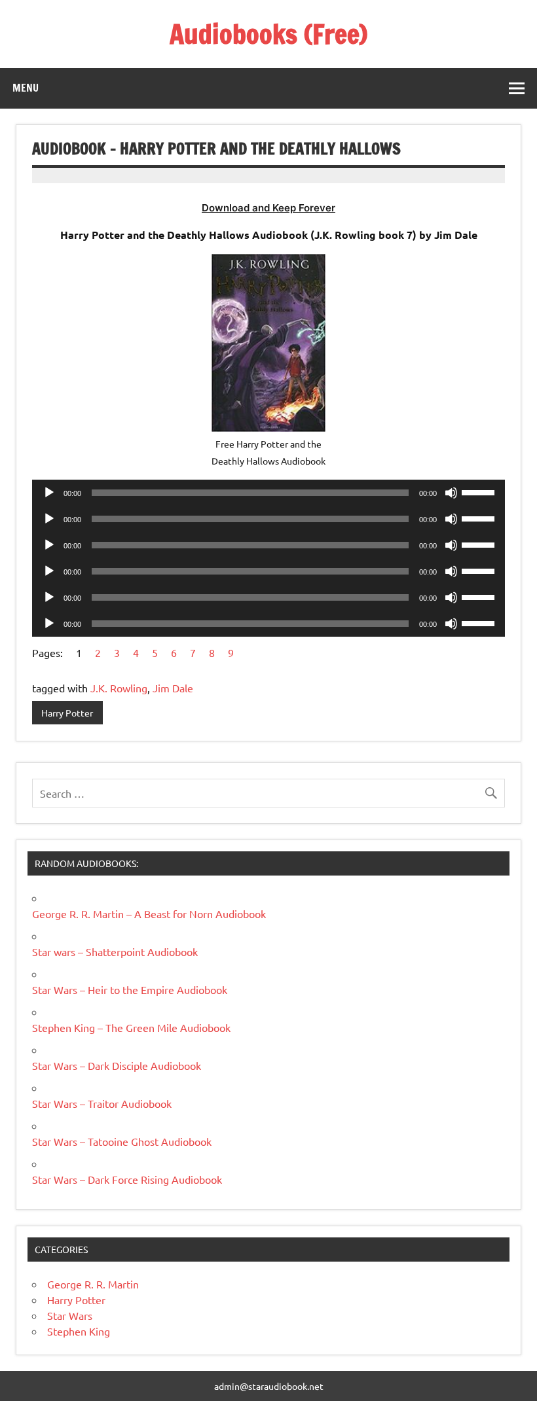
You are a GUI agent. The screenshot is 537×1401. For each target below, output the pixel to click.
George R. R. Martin (93, 1283)
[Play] (49, 492)
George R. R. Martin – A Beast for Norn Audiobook (149, 913)
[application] (268, 493)
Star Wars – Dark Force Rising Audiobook (127, 1179)
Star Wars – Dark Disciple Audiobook (116, 1065)
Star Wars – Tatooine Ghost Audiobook (122, 1141)
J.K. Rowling (118, 687)
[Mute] (451, 492)
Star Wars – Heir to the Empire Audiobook (129, 989)
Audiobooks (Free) (268, 33)
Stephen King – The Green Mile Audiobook (131, 1027)
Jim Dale (173, 687)
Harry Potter (67, 712)
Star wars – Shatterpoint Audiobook (115, 951)
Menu (25, 87)
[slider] (480, 491)
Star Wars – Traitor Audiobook (102, 1103)
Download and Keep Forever (268, 208)
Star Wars (69, 1315)
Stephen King (78, 1331)
